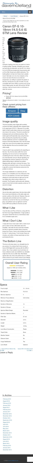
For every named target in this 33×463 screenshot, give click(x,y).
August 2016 (6, 422)
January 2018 (6, 405)
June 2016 (6, 426)
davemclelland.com (13, 460)
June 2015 (6, 441)
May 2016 (5, 428)
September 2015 (7, 437)
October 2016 (6, 418)
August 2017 (6, 407)
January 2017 (6, 411)
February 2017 (7, 409)
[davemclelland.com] (16, 5)
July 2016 (5, 424)
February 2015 (7, 445)
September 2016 (7, 420)
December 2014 (7, 450)
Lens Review (14, 16)
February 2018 (7, 403)
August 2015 (6, 439)
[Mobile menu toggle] (30, 12)
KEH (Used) (13, 115)
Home (5, 16)
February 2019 (7, 399)
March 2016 (6, 431)
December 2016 (7, 414)
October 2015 (6, 435)
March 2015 (6, 443)
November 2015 (7, 433)
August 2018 (6, 401)
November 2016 (7, 416)
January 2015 (6, 447)
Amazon (12, 110)
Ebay (22, 110)
